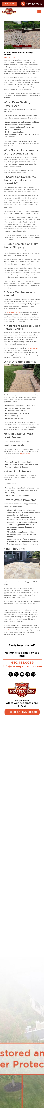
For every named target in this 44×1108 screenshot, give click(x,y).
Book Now (9, 3)
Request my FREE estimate (22, 712)
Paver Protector (9, 630)
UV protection (24, 454)
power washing (33, 348)
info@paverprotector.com (22, 666)
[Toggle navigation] (39, 11)
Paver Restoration (13, 312)
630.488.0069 (34, 4)
